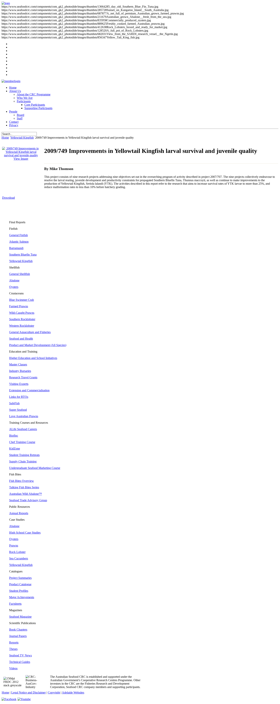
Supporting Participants (38, 108)
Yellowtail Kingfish (22, 137)
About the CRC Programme (33, 94)
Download (8, 197)
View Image (21, 158)
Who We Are (25, 97)
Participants (24, 101)
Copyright (54, 692)
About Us (15, 91)
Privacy (13, 125)
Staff (19, 118)
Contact (13, 121)
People (13, 111)
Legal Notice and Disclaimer (28, 692)
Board (20, 115)
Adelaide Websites (73, 692)
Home (13, 87)
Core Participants (34, 104)
